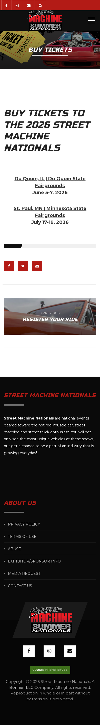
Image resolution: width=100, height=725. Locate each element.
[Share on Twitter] (23, 266)
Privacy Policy (24, 524)
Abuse (14, 549)
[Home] (44, 20)
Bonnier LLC (21, 687)
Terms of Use (22, 536)
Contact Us (20, 586)
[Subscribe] (28, 5)
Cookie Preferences (50, 670)
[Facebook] (6, 5)
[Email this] (37, 266)
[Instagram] (17, 5)
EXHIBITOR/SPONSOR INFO (34, 561)
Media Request (24, 573)
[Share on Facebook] (9, 266)
